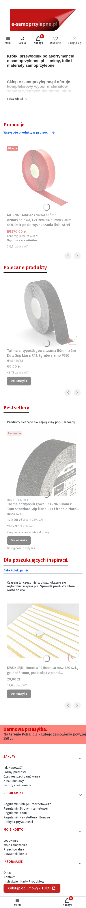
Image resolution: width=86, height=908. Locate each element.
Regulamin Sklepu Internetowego (27, 804)
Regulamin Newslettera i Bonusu (27, 817)
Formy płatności (15, 772)
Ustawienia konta (15, 854)
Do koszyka (19, 381)
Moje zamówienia (15, 845)
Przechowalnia (14, 849)
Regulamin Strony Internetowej (26, 808)
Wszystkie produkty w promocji (26, 132)
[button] (17, 98)
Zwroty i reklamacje (17, 785)
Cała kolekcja (13, 570)
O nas (7, 873)
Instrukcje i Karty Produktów (24, 881)
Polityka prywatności (18, 822)
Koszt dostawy (14, 781)
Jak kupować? (13, 768)
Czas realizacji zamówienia (22, 776)
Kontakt (9, 877)
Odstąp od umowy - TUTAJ (29, 888)
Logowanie (11, 841)
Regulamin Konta (16, 813)
